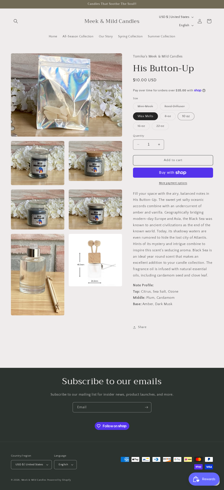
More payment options (173, 183)
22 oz (162, 127)
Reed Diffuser (176, 107)
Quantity (138, 135)
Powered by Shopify (59, 480)
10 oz (186, 116)
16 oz (144, 127)
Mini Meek (148, 107)
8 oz (170, 117)
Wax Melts (145, 116)
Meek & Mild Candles (33, 480)
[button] (16, 21)
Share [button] (142, 327)
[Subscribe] (146, 407)
